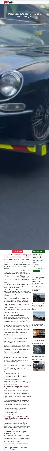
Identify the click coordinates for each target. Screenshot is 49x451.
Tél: (34, 266)
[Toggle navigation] (43, 2)
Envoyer (36, 271)
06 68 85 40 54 (17, 252)
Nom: (34, 262)
